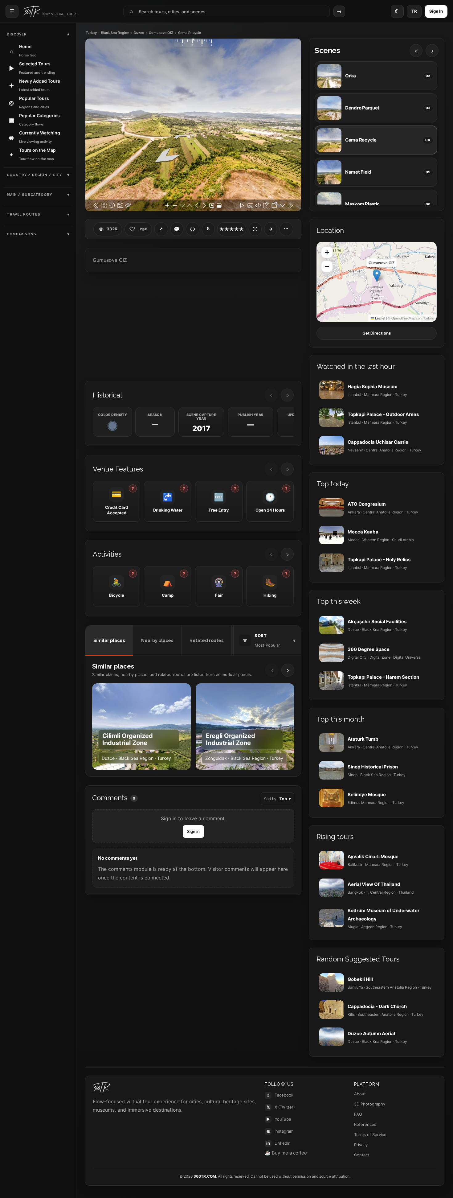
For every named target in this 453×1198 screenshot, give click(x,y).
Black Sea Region (115, 33)
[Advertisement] (193, 326)
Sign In (436, 11)
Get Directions (376, 333)
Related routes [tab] (206, 640)
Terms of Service (370, 1134)
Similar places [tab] (109, 640)
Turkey (91, 33)
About (360, 1093)
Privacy (361, 1144)
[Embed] (192, 229)
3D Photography (369, 1103)
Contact (361, 1154)
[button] (377, 275)
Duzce (139, 33)
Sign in (193, 831)
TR (414, 11)
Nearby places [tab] (157, 640)
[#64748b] (112, 426)
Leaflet (379, 317)
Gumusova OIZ (161, 33)
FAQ (358, 1114)
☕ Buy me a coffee (286, 1153)
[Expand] (270, 229)
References (365, 1124)
